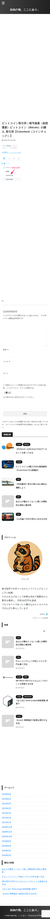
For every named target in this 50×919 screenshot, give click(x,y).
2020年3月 (6, 855)
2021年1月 (6, 822)
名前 (6, 350)
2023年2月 (6, 808)
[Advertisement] (25, 39)
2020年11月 (7, 832)
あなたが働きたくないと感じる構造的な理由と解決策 (24, 870)
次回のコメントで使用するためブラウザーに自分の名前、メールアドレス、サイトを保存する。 (24, 386)
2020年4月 (6, 851)
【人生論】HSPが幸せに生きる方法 (32, 519)
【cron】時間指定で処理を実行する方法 (19, 894)
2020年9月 (6, 841)
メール (6, 361)
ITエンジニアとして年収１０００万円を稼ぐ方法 (23, 877)
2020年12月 (7, 827)
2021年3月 (6, 813)
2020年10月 (7, 837)
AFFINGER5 (41, 915)
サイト (5, 373)
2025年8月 (6, 794)
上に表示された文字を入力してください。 (19, 397)
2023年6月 (6, 799)
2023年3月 (6, 804)
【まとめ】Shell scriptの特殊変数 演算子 (19, 889)
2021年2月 (6, 818)
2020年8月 (6, 846)
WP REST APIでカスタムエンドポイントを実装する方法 (24, 882)
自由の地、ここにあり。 (25, 9)
